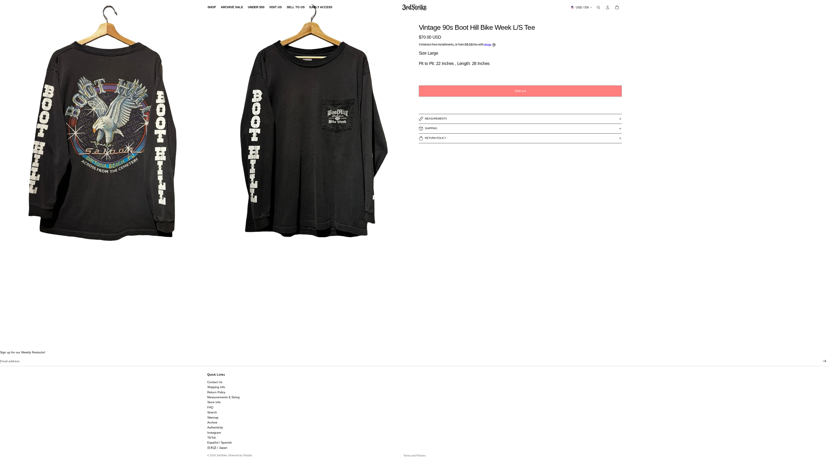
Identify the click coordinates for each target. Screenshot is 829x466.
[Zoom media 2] (307, 128)
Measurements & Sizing (223, 397)
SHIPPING (431, 128)
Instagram (214, 432)
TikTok (211, 437)
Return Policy (216, 392)
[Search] (598, 7)
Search (212, 412)
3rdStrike (222, 455)
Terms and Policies (414, 455)
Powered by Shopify (240, 455)
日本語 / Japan (217, 447)
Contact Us (214, 382)
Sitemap (212, 417)
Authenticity (215, 427)
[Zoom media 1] (102, 128)
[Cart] (617, 7)
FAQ (210, 407)
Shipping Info (216, 387)
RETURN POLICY (435, 138)
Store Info (214, 402)
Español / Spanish (219, 442)
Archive (212, 422)
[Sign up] (824, 361)
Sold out (520, 91)
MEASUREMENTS (436, 118)
